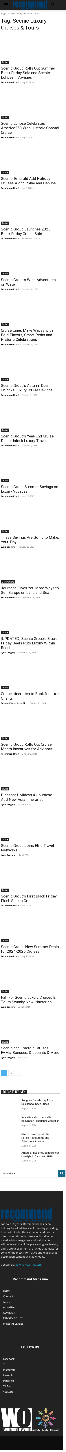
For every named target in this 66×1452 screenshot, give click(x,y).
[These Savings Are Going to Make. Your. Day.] (30, 518)
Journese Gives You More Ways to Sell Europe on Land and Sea (30, 590)
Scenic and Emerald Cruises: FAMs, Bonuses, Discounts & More (30, 1050)
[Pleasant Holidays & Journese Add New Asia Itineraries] (30, 775)
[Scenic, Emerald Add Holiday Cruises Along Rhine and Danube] (30, 159)
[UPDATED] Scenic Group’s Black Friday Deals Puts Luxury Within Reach (29, 643)
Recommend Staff (10, 82)
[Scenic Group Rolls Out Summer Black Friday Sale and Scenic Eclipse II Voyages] (30, 49)
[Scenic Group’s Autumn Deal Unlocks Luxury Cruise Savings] (30, 366)
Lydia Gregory (8, 546)
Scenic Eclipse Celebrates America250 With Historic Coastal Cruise (30, 128)
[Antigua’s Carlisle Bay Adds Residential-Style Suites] (10, 1105)
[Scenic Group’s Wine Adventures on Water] (30, 260)
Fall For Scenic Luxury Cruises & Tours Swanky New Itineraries (28, 999)
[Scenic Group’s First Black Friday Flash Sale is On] (30, 877)
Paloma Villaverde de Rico (14, 703)
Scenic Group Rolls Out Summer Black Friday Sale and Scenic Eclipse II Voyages (28, 73)
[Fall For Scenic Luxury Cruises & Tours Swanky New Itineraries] (30, 978)
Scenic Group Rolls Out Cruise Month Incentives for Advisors (26, 746)
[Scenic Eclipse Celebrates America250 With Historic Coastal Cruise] (30, 104)
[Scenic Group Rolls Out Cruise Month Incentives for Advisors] (30, 725)
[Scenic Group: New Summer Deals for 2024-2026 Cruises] (30, 927)
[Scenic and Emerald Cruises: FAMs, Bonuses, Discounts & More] (30, 1028)
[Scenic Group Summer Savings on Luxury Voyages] (30, 467)
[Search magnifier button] (61, 1173)
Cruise (5, 62)
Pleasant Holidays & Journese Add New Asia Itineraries (26, 797)
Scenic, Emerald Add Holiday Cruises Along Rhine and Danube (28, 180)
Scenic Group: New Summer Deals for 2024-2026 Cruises (30, 949)
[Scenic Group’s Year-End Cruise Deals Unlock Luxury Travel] (30, 417)
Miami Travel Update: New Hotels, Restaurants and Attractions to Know (36, 1138)
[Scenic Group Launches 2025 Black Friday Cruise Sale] (30, 210)
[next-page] (19, 1073)
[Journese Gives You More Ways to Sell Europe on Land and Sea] (30, 568)
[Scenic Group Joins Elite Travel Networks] (30, 826)
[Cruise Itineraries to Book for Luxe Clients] (30, 674)
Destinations (8, 582)
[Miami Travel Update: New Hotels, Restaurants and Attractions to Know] (10, 1139)
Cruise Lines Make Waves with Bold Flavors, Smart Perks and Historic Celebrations (27, 335)
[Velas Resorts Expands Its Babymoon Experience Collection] (10, 1122)
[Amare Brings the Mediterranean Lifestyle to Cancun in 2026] (10, 1157)
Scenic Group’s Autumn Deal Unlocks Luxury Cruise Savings (27, 387)
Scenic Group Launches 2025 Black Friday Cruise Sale (25, 231)
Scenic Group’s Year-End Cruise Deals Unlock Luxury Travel (27, 438)
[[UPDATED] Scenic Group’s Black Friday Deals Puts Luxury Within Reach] (30, 619)
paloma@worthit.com (28, 1264)
